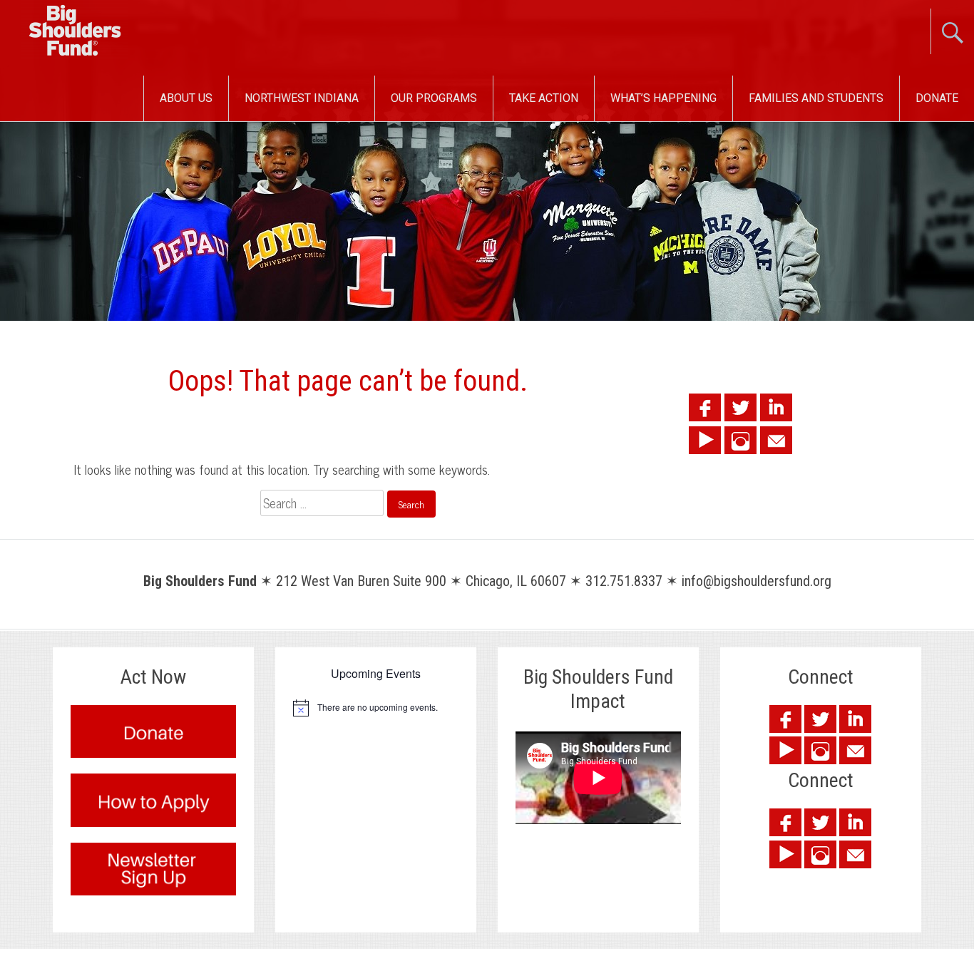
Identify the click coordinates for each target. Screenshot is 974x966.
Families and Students (816, 98)
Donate (937, 98)
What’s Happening (663, 98)
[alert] (375, 707)
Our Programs (434, 98)
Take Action (543, 98)
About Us (186, 98)
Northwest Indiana (302, 98)
